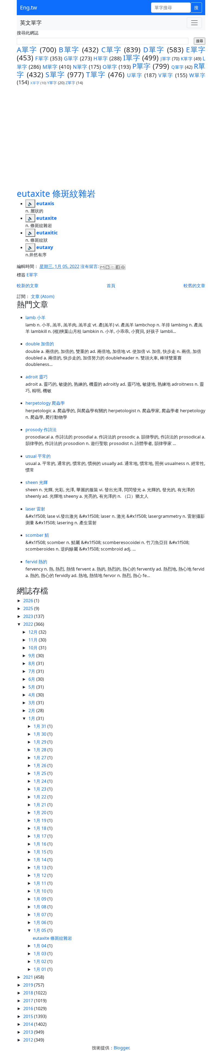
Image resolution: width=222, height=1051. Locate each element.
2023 (28, 616)
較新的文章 (27, 286)
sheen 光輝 (36, 482)
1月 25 (40, 773)
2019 (28, 985)
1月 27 (40, 758)
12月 (33, 632)
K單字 (186, 59)
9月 (32, 656)
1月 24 (40, 781)
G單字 (71, 58)
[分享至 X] (112, 267)
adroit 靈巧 (36, 377)
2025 (28, 608)
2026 (28, 601)
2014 (28, 1024)
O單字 (110, 66)
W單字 (197, 75)
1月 (32, 718)
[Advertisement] (111, 137)
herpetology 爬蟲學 (45, 403)
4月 (32, 695)
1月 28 (40, 750)
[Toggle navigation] (194, 22)
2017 (28, 1001)
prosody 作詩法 (41, 430)
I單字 (131, 58)
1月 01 (40, 969)
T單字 (95, 74)
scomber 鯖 (37, 535)
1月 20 (40, 813)
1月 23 (40, 789)
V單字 (165, 75)
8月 (32, 663)
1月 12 (40, 875)
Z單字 (70, 82)
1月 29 (40, 742)
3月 (32, 703)
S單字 (55, 74)
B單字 (69, 49)
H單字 (100, 58)
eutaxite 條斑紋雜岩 (56, 193)
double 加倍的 (39, 344)
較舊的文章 (194, 286)
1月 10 (40, 891)
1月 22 (40, 797)
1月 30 (40, 734)
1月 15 (40, 852)
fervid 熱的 (36, 562)
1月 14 (40, 860)
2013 (28, 1032)
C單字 (111, 49)
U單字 (134, 75)
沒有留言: (90, 267)
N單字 (80, 66)
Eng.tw (28, 7)
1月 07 (40, 915)
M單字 (50, 66)
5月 (32, 687)
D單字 (153, 49)
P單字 (141, 66)
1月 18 (40, 828)
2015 (28, 1016)
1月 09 (40, 899)
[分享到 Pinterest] (123, 267)
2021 (28, 977)
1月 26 (40, 765)
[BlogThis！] (107, 267)
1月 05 (40, 930)
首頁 (111, 286)
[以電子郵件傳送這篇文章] (102, 267)
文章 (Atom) (42, 296)
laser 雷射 (35, 509)
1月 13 (40, 867)
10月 (33, 648)
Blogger (121, 1048)
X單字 (35, 82)
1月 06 (40, 922)
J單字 (166, 59)
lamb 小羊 (35, 317)
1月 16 (40, 844)
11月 (33, 640)
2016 (28, 1008)
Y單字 (52, 82)
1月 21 (40, 805)
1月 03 (40, 954)
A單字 (27, 49)
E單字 (195, 49)
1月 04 (40, 946)
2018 (28, 993)
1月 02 (40, 961)
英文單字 (31, 22)
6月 (32, 679)
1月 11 (40, 883)
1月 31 (40, 726)
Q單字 (177, 67)
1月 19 (40, 820)
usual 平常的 (38, 456)
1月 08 (40, 907)
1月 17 (40, 836)
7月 (32, 671)
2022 (28, 624)
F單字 (41, 58)
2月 (32, 710)
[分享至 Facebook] (117, 267)
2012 (28, 1040)
